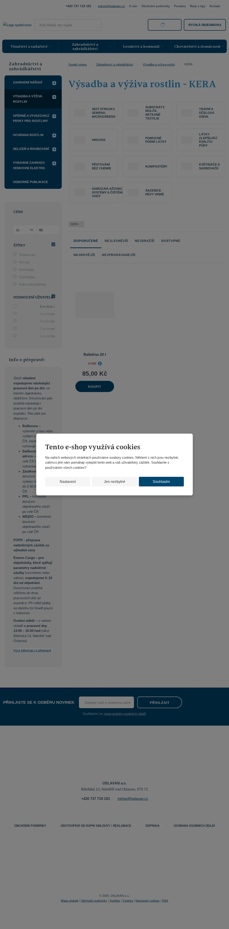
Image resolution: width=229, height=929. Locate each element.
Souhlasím (161, 482)
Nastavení (68, 482)
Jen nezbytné (114, 482)
